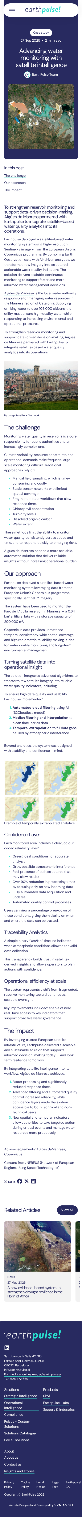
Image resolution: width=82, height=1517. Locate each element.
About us (11, 1457)
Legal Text (55, 1484)
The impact (13, 190)
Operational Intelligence (13, 1405)
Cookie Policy (25, 1484)
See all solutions (16, 1440)
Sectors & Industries (59, 1409)
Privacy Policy (9, 1484)
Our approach (15, 182)
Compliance (13, 1414)
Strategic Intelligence (20, 1396)
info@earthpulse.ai (17, 1370)
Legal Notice (40, 1484)
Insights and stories (19, 1471)
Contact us (12, 1464)
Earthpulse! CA (73, 1484)
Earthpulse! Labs (56, 1403)
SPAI (46, 1396)
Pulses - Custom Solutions (17, 1424)
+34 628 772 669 (16, 1379)
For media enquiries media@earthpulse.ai (32, 1374)
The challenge (15, 175)
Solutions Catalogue (20, 1433)
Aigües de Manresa (19, 293)
